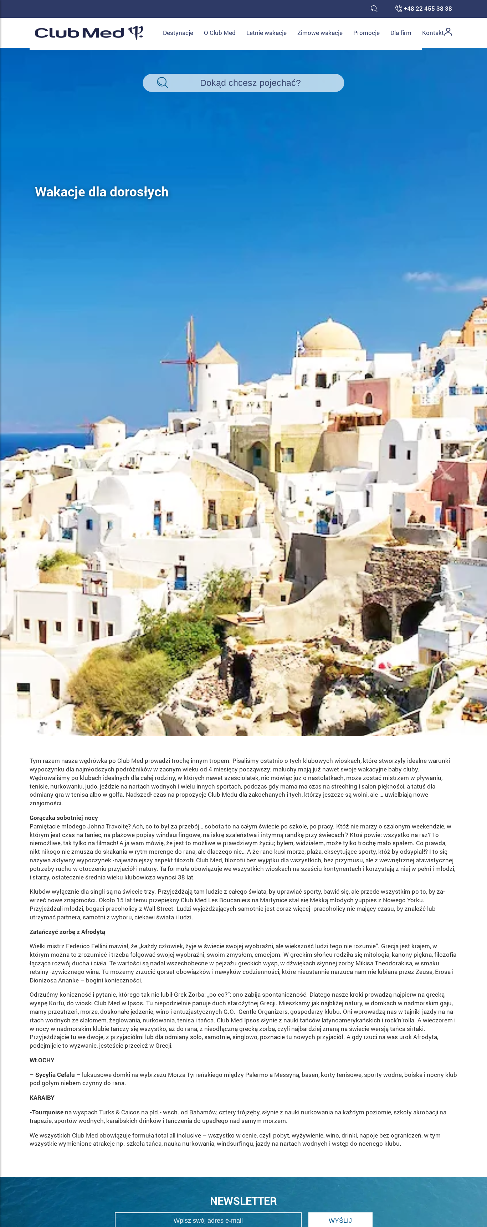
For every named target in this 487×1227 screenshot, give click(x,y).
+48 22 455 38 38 (428, 8)
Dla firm (400, 33)
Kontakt (433, 33)
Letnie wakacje (266, 33)
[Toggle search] (374, 9)
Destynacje (178, 33)
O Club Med (220, 33)
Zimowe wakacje (320, 33)
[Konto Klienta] (448, 33)
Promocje (366, 33)
